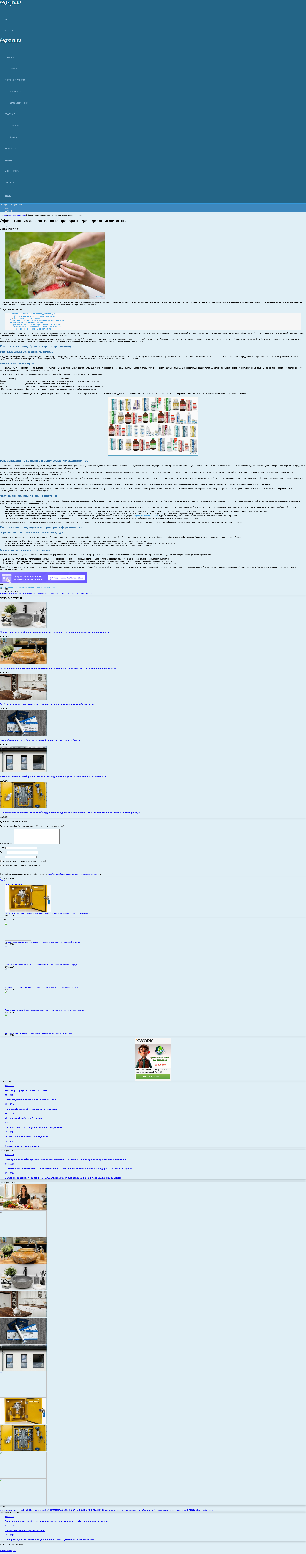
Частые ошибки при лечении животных (27, 322)
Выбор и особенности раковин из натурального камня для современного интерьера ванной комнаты (58, 668)
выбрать (27, 1510)
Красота (13, 137)
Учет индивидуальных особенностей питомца (34, 316)
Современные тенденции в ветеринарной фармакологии (35, 325)
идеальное (36, 1510)
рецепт (166, 1510)
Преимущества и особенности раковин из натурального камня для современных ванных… (45, 1010)
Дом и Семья (15, 91)
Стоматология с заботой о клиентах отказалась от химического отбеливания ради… (42, 965)
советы (184, 1510)
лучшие (50, 1509)
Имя (2, 848)
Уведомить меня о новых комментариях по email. (25, 861)
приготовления (122, 1510)
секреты (178, 1510)
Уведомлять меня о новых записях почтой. (22, 866)
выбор (20, 1510)
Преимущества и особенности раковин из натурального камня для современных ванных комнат (55, 632)
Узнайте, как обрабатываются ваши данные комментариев (74, 874)
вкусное (7, 1510)
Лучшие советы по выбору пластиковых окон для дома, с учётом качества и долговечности (53, 776)
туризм (192, 1509)
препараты (37, 587)
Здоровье (10, 114)
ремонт (160, 1510)
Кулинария (11, 148)
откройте (82, 1509)
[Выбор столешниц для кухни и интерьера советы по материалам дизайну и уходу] (23, 699)
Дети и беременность (19, 103)
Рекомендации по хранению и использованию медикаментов (37, 320)
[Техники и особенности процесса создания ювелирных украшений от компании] (23, 1477)
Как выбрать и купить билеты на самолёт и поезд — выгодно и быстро (40, 740)
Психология (15, 126)
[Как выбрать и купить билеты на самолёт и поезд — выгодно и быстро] (23, 736)
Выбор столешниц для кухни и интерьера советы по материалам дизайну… (38, 1033)
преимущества (96, 1510)
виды (1, 1510)
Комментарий (6, 844)
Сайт (2, 857)
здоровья (13, 587)
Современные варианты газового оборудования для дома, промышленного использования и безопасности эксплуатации (70, 812)
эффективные (49, 587)
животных (4, 587)
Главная (3, 215)
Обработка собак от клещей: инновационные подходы (38, 327)
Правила (13, 69)
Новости (9, 182)
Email (3, 852)
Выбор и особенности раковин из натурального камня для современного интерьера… (43, 987)
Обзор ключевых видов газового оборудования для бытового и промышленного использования (47, 913)
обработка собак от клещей (146, 516)
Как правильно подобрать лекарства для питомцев (32, 314)
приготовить (110, 1510)
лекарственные (25, 587)
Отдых (8, 160)
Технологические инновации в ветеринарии (33, 329)
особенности (69, 1510)
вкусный (13, 1510)
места (58, 1510)
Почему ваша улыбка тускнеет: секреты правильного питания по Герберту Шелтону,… (43, 942)
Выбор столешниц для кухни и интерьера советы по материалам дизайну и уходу (47, 704)
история (42, 1510)
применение (132, 1510)
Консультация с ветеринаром (27, 318)
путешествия (147, 1509)
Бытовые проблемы (15, 80)
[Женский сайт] (10, 6)
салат (171, 1510)
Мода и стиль (12, 171)
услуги (200, 1510)
